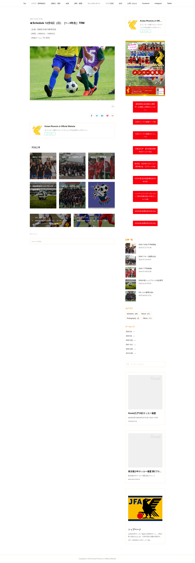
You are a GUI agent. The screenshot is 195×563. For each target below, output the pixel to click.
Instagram (158, 3)
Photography (133, 318)
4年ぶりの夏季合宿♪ (146, 292)
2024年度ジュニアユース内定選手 (151, 280)
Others (147, 318)
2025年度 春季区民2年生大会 (145, 223)
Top (24, 3)
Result (145, 313)
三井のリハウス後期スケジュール (145, 135)
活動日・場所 (55, 3)
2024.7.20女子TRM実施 (147, 244)
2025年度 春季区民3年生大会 (145, 211)
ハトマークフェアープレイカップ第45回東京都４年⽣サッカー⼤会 (145, 196)
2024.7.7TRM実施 (145, 268)
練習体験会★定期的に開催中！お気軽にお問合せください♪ (145, 107)
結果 (67, 3)
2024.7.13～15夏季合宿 (147, 256)
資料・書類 (78, 3)
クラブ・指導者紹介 (38, 3)
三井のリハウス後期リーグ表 (145, 122)
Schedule (132, 313)
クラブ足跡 (110, 3)
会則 (120, 3)
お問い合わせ (132, 3)
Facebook (145, 3)
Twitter (169, 3)
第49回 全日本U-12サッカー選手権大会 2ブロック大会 (145, 165)
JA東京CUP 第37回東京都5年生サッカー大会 (145, 150)
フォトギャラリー (94, 3)
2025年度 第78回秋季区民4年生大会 (145, 180)
